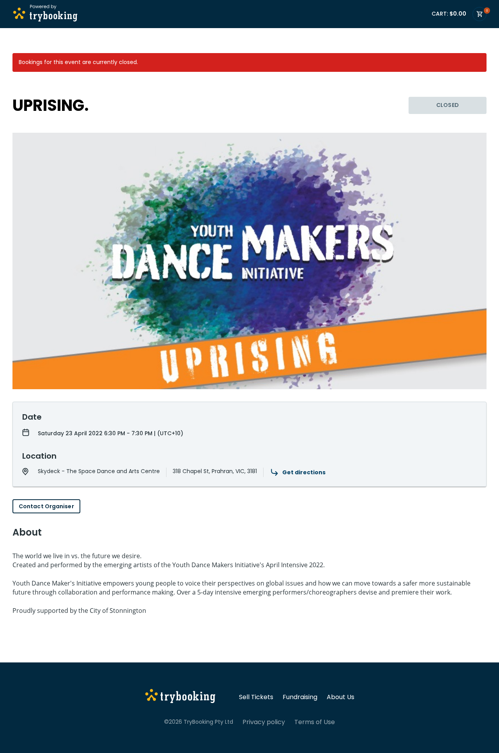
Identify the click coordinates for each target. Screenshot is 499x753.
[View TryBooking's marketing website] (180, 697)
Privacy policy (263, 722)
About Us (340, 697)
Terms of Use (314, 722)
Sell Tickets (256, 697)
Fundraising (300, 697)
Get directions (304, 472)
